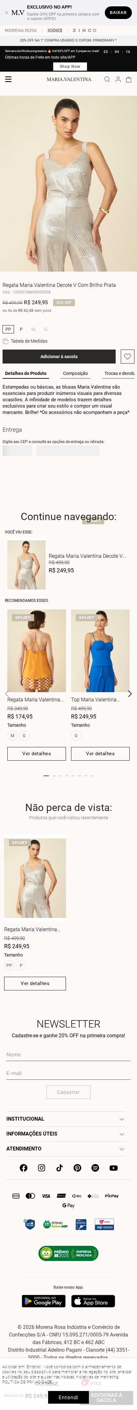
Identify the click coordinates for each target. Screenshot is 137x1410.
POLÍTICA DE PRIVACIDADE (27, 1382)
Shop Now (70, 66)
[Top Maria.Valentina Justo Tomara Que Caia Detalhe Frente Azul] (100, 650)
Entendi (69, 1397)
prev (7, 694)
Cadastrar (68, 1092)
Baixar (118, 12)
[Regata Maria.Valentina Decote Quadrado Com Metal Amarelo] (36, 650)
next (130, 694)
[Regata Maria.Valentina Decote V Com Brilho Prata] (35, 878)
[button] (8, 329)
